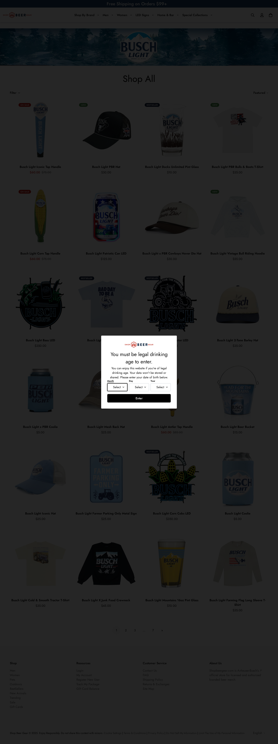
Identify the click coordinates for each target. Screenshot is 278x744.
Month (110, 381)
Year (153, 381)
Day (131, 381)
